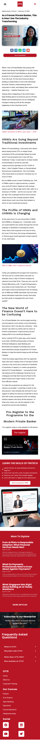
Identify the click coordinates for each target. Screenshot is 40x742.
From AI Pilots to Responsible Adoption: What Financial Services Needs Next (17, 545)
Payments (7, 706)
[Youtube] (6, 734)
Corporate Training (10, 684)
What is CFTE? (10, 647)
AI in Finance (8, 698)
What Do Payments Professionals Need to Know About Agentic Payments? (17, 567)
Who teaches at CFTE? (14, 661)
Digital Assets (6, 11)
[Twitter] (21, 734)
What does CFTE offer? (14, 657)
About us (6, 680)
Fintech (14, 11)
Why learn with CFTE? (13, 651)
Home (5, 676)
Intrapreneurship (9, 714)
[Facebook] (6, 725)
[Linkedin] (21, 725)
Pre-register (20, 432)
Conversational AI (10, 710)
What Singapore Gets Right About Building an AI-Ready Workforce (17, 587)
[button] (35, 4)
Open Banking (8, 702)
